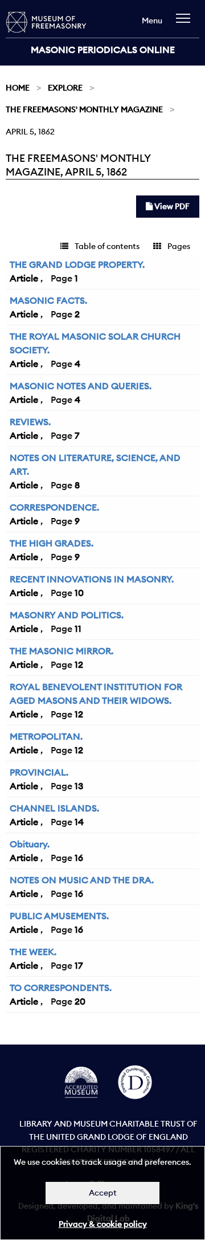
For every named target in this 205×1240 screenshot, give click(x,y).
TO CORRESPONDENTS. (61, 987)
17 (79, 965)
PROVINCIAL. (39, 772)
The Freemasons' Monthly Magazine (84, 109)
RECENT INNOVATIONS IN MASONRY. (92, 579)
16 (79, 857)
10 (79, 592)
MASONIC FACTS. (48, 300)
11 (78, 628)
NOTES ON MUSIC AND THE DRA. (82, 880)
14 (79, 821)
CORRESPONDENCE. (54, 507)
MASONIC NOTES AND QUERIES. (80, 385)
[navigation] (186, 24)
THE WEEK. (33, 951)
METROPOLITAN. (46, 736)
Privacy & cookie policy (103, 1224)
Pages (178, 246)
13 (79, 786)
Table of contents (106, 246)
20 (80, 1001)
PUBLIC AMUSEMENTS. (59, 915)
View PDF (171, 206)
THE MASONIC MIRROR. (61, 650)
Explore (65, 88)
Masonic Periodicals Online (103, 49)
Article (24, 278)
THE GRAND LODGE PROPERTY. (77, 264)
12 (79, 664)
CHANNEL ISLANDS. (54, 808)
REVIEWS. (30, 421)
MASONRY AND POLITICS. (67, 615)
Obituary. (30, 844)
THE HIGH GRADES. (51, 543)
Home (18, 88)
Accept (103, 1193)
